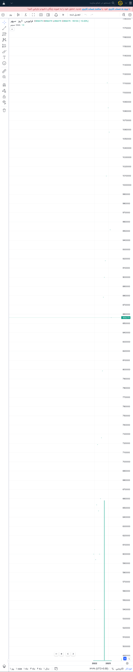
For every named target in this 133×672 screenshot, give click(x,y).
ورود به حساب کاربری (118, 9)
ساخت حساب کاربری (91, 9)
